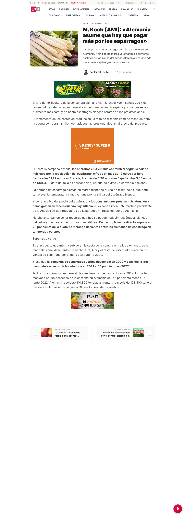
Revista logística (148, 3)
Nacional (64, 9)
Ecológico (54, 15)
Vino (146, 15)
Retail (52, 9)
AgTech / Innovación (111, 15)
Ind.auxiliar (127, 9)
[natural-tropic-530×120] (92, 89)
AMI (100, 102)
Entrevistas (73, 15)
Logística (142, 9)
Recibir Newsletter (78, 3)
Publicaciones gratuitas (127, 3)
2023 (85, 23)
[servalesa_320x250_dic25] (92, 146)
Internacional (81, 9)
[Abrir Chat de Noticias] (177, 508)
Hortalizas (99, 9)
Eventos (133, 15)
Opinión (90, 15)
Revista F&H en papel (105, 3)
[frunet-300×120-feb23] (92, 300)
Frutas (113, 9)
